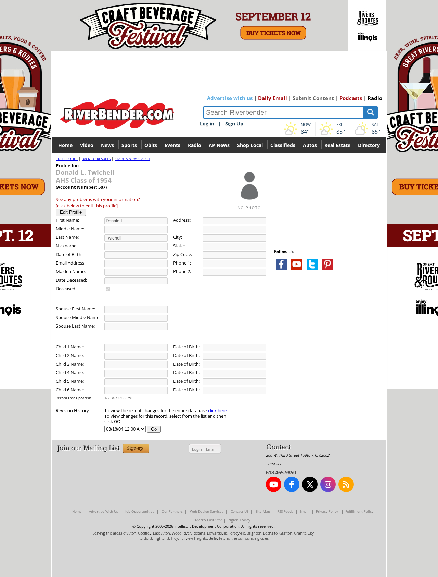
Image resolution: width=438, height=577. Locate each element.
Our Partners (172, 511)
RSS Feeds (285, 511)
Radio (375, 98)
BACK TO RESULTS (96, 158)
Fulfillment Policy (359, 511)
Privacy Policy (327, 511)
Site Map (263, 511)
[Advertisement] (325, 356)
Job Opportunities (139, 511)
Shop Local (250, 145)
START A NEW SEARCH (132, 158)
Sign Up (234, 123)
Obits (150, 145)
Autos (310, 145)
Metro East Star (208, 520)
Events (172, 145)
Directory (369, 145)
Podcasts (350, 98)
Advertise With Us (103, 511)
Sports (129, 145)
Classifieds (282, 145)
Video (86, 145)
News (107, 145)
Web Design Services (206, 511)
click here (217, 410)
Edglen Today (238, 520)
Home (65, 145)
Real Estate (337, 145)
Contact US (239, 511)
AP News (219, 145)
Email (211, 449)
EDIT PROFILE (67, 158)
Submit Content (313, 98)
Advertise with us (230, 98)
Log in (207, 123)
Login (197, 449)
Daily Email (272, 98)
